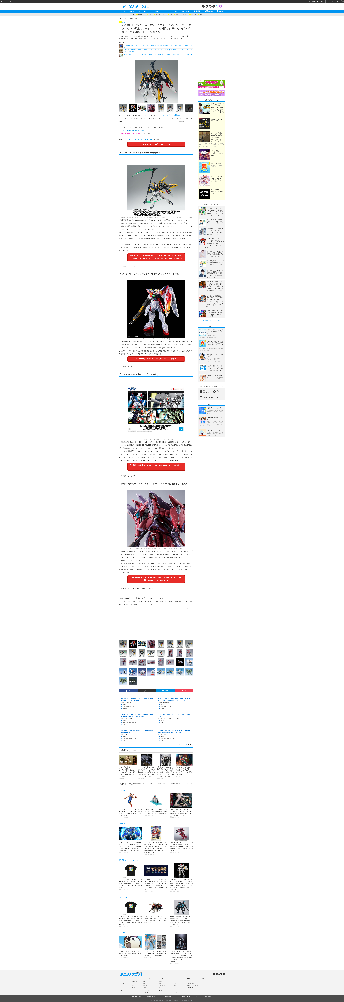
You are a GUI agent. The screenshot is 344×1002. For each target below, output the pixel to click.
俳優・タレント (162, 985)
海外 (201, 14)
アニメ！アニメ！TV (193, 985)
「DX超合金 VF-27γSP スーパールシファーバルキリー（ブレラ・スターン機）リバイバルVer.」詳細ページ (156, 579)
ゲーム (178, 14)
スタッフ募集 (208, 996)
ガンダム (123, 897)
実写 (175, 983)
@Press (201, 996)
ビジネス (146, 992)
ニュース (131, 11)
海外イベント (147, 990)
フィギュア (124, 790)
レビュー (167, 11)
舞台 (145, 988)
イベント (193, 14)
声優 (171, 14)
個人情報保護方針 (168, 996)
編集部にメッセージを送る (187, 121)
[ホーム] (120, 18)
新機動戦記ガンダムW (128, 860)
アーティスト (162, 988)
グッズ (185, 14)
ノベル (158, 14)
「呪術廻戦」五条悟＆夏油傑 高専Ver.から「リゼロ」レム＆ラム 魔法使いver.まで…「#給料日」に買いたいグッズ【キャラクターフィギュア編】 (155, 783)
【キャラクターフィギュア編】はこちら (156, 144)
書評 (175, 985)
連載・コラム (185, 11)
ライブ (145, 985)
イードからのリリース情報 (179, 996)
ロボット (123, 823)
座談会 (175, 992)
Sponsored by (182, 744)
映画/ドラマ (141, 14)
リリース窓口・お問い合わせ (138, 996)
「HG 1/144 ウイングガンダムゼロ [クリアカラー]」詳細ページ (156, 359)
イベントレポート (144, 11)
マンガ (150, 14)
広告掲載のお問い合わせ (151, 996)
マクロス (123, 932)
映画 (145, 983)
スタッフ (161, 981)
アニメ (132, 14)
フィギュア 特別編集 (172, 115)
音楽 (164, 14)
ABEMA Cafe (191, 988)
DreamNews (195, 996)
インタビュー (157, 11)
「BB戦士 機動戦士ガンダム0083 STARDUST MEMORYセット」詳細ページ (156, 466)
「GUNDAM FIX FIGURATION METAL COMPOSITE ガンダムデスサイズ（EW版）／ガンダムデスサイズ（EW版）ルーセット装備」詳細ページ (156, 257)
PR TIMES (189, 996)
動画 (176, 11)
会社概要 (161, 996)
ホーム (123, 11)
